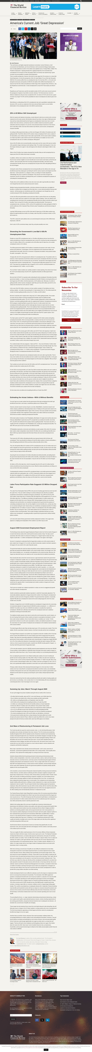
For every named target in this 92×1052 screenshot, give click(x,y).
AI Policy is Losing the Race (73, 254)
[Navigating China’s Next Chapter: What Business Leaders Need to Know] (17, 958)
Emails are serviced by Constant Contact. (70, 316)
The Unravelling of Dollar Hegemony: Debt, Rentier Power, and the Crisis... (75, 447)
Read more (63, 182)
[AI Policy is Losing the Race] (63, 255)
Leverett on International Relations (67, 1008)
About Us (15, 0)
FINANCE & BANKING (20, 13)
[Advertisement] (70, 198)
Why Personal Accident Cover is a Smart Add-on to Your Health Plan (74, 576)
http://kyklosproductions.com (21, 945)
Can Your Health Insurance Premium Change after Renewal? (73, 583)
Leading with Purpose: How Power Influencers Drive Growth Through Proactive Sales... (74, 358)
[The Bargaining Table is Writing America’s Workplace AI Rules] (63, 217)
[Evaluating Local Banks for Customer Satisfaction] (63, 511)
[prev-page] (11, 984)
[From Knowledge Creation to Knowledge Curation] (17, 974)
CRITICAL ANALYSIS (34, 13)
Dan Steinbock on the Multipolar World (68, 1001)
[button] (81, 0)
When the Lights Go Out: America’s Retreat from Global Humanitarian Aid (74, 352)
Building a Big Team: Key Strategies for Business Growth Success (74, 384)
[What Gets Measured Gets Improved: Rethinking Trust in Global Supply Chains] (63, 421)
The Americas (32, 19)
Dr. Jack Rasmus (21, 938)
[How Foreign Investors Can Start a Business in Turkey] (63, 486)
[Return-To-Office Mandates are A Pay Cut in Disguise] (63, 268)
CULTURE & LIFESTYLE (76, 13)
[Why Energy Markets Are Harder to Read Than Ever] (63, 332)
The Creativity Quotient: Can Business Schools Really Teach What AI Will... (74, 339)
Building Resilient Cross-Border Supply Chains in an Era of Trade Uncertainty (75, 402)
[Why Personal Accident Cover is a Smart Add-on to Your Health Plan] (63, 577)
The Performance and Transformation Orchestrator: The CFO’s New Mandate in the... (74, 415)
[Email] (32, 28)
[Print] (35, 28)
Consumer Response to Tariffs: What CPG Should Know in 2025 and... (74, 637)
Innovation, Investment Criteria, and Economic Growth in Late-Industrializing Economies (74, 461)
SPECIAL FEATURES (17, 17)
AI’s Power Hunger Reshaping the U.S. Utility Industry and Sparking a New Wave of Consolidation (49, 966)
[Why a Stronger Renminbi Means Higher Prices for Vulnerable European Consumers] (33, 958)
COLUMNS (69, 13)
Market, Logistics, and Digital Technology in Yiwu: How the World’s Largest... (74, 630)
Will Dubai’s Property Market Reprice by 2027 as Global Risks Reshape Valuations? (74, 570)
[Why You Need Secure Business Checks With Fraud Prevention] (63, 479)
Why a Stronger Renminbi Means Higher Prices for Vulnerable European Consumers (33, 966)
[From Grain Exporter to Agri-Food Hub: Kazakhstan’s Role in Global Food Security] (63, 564)
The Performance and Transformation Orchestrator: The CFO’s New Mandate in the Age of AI (71, 166)
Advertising (37, 0)
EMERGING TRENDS (27, 13)
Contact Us (42, 0)
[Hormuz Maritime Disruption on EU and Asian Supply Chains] (63, 604)
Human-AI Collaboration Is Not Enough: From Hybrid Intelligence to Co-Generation (75, 408)
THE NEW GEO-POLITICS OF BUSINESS (43, 13)
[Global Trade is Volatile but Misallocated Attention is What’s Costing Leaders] (63, 624)
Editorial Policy (26, 0)
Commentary (24, 17)
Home (11, 0)
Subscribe (32, 0)
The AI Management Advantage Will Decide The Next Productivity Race (75, 262)
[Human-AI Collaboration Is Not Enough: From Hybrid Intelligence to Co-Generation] (63, 408)
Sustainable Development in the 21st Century (70, 1010)
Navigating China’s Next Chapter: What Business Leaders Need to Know (16, 966)
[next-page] (13, 984)
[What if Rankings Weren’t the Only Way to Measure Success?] (63, 345)
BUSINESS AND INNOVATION (67, 467)
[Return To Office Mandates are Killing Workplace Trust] (63, 242)
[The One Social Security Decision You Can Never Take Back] (63, 589)
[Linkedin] (29, 28)
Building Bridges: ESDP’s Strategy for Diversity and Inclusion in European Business (74, 377)
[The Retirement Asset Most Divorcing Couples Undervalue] (63, 544)
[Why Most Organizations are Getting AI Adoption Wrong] (63, 230)
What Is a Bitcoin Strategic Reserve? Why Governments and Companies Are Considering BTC (75, 551)
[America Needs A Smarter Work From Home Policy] (63, 249)
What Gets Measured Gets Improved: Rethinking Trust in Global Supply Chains (74, 421)
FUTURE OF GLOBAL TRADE (62, 13)
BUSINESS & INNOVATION (53, 13)
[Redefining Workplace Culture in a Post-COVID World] (63, 390)
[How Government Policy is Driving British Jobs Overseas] (63, 441)
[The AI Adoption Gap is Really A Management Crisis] (63, 275)
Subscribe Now (71, 320)
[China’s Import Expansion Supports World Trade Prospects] (63, 610)
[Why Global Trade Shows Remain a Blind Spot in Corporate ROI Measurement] (63, 505)
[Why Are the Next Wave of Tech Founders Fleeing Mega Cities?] (63, 492)
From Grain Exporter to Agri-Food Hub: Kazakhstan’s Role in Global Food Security (75, 564)
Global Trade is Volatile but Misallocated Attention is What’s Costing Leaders (74, 624)
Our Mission (20, 0)
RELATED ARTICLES (15, 950)
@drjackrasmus (40, 943)
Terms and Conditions (56, 0)
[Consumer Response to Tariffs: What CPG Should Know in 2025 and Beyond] (63, 637)
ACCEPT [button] (46, 1049)
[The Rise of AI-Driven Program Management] (63, 473)
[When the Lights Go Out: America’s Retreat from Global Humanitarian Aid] (63, 352)
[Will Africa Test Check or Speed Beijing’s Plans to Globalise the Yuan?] (33, 974)
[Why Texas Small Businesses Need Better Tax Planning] (63, 557)
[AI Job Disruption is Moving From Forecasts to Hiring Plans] (63, 223)
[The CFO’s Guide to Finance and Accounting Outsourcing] (63, 499)
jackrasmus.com (22, 943)
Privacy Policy (48, 0)
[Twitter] (22, 28)
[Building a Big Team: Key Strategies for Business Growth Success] (63, 384)
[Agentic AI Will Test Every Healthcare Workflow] (63, 236)
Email (63, 304)
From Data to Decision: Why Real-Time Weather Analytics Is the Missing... (75, 364)
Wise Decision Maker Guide (66, 999)
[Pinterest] (26, 28)
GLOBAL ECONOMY (13, 13)
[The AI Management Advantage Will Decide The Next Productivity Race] (63, 262)
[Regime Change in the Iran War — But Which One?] (49, 974)
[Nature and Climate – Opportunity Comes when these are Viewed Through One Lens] (63, 371)
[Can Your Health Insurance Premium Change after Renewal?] (63, 583)
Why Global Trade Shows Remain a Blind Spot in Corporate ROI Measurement (75, 505)
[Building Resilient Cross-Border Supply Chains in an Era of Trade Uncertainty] (63, 402)
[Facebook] (19, 28)
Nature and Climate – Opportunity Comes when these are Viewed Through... (74, 371)
